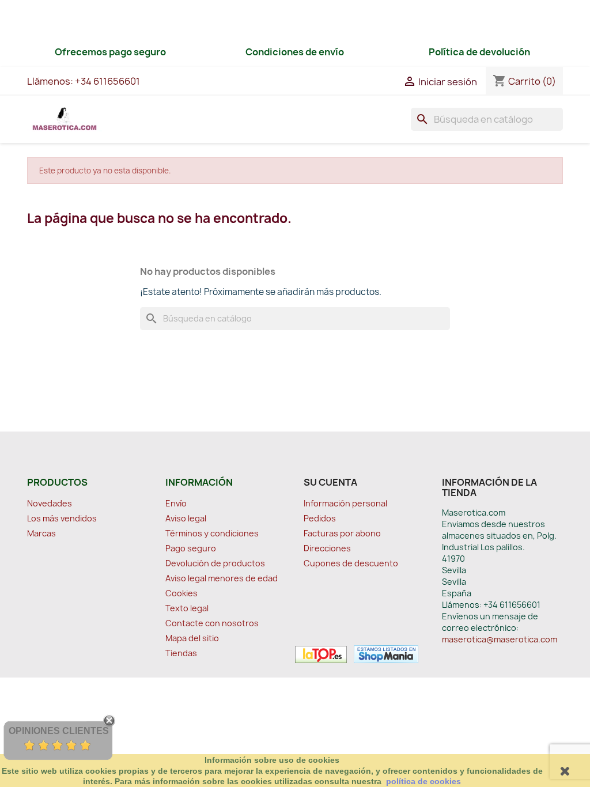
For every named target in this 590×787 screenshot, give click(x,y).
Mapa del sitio (192, 638)
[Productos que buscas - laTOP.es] (321, 653)
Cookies (181, 593)
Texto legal (187, 608)
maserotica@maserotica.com (499, 639)
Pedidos (320, 518)
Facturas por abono (342, 533)
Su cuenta (330, 482)
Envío (176, 503)
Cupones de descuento (351, 563)
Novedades (49, 503)
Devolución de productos (215, 563)
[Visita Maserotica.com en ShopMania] (383, 653)
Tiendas (181, 653)
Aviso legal (185, 518)
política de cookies (423, 781)
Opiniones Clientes (59, 731)
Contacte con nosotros (212, 623)
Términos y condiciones (212, 533)
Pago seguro (190, 548)
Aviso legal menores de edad (221, 578)
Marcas (41, 533)
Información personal (345, 503)
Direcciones (327, 548)
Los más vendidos (62, 518)
